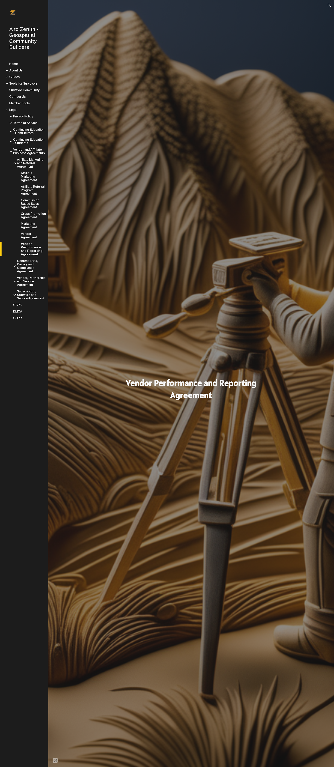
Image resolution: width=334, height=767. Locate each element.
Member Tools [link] (19, 103)
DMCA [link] (17, 311)
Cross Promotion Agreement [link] (33, 215)
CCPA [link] (17, 305)
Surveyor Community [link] (24, 90)
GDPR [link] (17, 318)
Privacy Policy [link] (23, 116)
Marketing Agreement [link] (29, 225)
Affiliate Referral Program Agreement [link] (33, 190)
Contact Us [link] (17, 96)
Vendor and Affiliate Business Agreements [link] (29, 151)
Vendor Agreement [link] (29, 235)
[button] (329, 5)
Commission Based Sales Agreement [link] (30, 204)
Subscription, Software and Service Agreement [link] (30, 295)
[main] (191, 389)
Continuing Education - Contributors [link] (28, 131)
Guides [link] (14, 77)
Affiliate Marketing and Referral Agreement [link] (30, 163)
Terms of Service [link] (25, 123)
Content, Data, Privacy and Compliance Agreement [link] (27, 266)
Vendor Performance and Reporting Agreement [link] (32, 249)
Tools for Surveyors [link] (23, 83)
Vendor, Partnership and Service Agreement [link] (31, 281)
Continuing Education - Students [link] (28, 141)
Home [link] (13, 63)
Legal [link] (13, 109)
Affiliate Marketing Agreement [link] (29, 177)
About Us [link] (16, 70)
